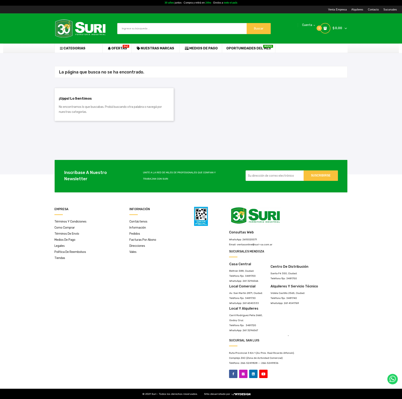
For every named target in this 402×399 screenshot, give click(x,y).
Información (137, 227)
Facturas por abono (142, 240)
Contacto (373, 9)
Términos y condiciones (70, 221)
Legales (59, 246)
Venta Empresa (337, 9)
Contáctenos (138, 221)
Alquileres (357, 9)
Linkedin (253, 374)
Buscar (258, 28)
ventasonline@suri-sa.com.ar (254, 244)
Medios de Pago (64, 240)
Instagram (243, 374)
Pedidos (134, 234)
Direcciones (137, 246)
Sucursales (390, 9)
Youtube (263, 374)
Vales (133, 252)
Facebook (233, 374)
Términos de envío (66, 234)
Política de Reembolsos (70, 252)
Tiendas (59, 258)
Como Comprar (64, 227)
